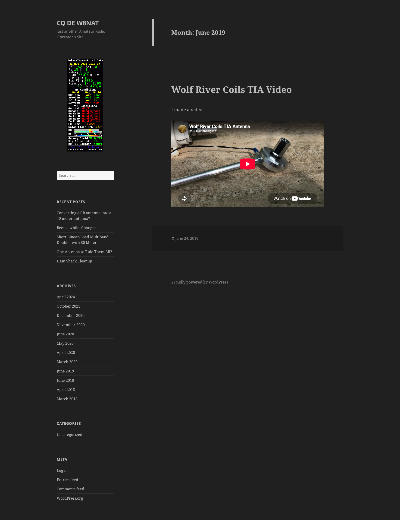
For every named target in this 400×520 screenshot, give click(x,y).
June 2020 (65, 334)
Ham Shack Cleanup (74, 261)
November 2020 (71, 324)
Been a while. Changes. (77, 227)
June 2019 (65, 371)
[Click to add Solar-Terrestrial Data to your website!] (85, 104)
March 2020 (67, 361)
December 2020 (70, 315)
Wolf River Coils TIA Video (231, 89)
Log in (62, 470)
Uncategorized (69, 434)
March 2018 (67, 398)
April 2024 (66, 296)
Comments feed (70, 489)
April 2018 (66, 389)
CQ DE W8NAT (78, 23)
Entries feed (67, 479)
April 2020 (66, 352)
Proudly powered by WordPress (199, 282)
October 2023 (68, 306)
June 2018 (65, 380)
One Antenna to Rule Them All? (84, 251)
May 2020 (65, 343)
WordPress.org (70, 498)
